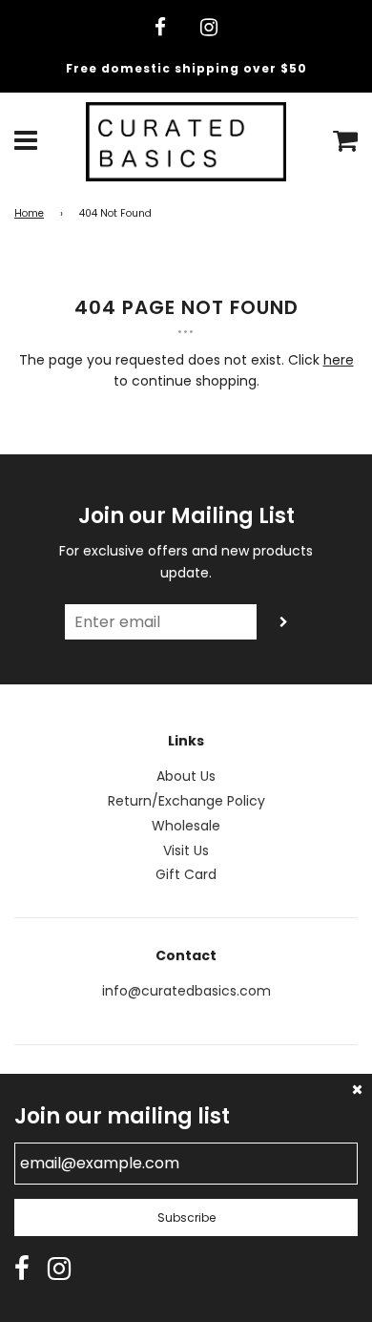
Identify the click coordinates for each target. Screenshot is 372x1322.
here (338, 359)
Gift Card (186, 874)
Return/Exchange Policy (186, 800)
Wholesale (186, 825)
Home (29, 213)
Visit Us (186, 850)
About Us (186, 776)
